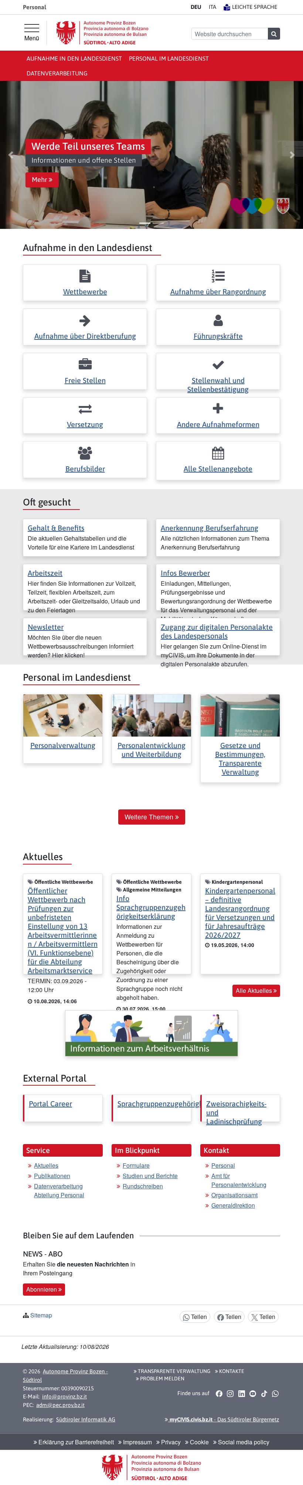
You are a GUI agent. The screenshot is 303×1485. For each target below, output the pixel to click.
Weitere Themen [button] (150, 816)
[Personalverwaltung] (62, 714)
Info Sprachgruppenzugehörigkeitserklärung (150, 907)
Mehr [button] (40, 179)
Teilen (198, 1316)
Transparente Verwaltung (173, 1371)
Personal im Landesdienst (169, 58)
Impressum (137, 1442)
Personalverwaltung (62, 745)
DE (196, 7)
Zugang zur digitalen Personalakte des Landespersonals (217, 631)
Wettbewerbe (85, 291)
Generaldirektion (233, 1205)
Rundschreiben (143, 1186)
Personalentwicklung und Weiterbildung (151, 749)
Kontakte (231, 1371)
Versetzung (85, 424)
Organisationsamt (234, 1195)
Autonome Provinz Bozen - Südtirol (65, 1375)
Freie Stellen (85, 380)
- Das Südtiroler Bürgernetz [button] (223, 1419)
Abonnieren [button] (42, 1289)
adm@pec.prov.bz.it (60, 1405)
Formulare (136, 1165)
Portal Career (50, 1103)
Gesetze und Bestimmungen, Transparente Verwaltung (240, 758)
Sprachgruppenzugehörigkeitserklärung (181, 1103)
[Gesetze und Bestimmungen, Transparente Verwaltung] (240, 714)
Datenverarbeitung (57, 73)
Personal (223, 1165)
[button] (10, 155)
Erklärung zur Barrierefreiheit (75, 1442)
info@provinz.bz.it (64, 1396)
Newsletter (46, 627)
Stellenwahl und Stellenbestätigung (218, 384)
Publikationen (52, 1175)
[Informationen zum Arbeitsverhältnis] (151, 1033)
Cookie (198, 1442)
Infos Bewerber (185, 573)
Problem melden (161, 1378)
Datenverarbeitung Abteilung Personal (59, 1190)
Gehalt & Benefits (56, 528)
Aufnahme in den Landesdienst (74, 58)
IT (212, 7)
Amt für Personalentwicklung (238, 1180)
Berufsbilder (85, 468)
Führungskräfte (218, 336)
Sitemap (41, 1315)
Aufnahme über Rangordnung (218, 291)
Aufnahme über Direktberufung (85, 336)
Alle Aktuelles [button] (254, 990)
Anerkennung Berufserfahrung (209, 528)
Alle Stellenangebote (218, 468)
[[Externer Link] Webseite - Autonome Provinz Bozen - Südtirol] (102, 33)
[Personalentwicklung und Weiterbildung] (151, 714)
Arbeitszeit (45, 573)
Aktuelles (46, 1165)
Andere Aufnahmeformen (218, 424)
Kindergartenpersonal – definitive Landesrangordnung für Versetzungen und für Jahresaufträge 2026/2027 (240, 912)
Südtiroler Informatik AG (85, 1419)
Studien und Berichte (150, 1175)
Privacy (170, 1442)
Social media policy (243, 1442)
